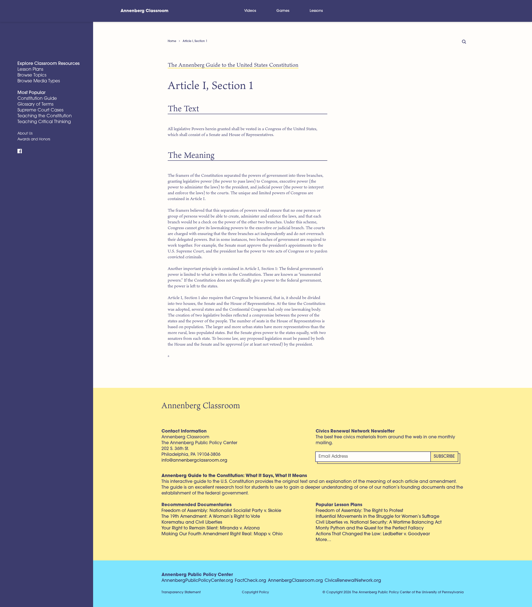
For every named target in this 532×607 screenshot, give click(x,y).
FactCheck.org (250, 581)
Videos (250, 11)
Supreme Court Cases (40, 110)
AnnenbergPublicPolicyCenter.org (197, 581)
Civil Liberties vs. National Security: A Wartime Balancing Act (379, 522)
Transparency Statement (181, 592)
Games (282, 11)
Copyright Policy (255, 592)
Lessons (316, 11)
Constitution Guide (37, 98)
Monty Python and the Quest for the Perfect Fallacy (370, 528)
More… (323, 540)
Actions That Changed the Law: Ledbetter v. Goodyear (373, 534)
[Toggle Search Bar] (404, 10)
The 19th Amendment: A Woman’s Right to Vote (210, 516)
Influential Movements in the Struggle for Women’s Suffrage (377, 516)
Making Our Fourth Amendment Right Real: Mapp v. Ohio (222, 534)
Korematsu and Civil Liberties (191, 522)
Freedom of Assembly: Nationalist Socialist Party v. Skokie (221, 511)
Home (172, 41)
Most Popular (31, 93)
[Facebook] (19, 151)
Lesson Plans (30, 69)
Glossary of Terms (35, 104)
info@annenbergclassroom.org (194, 460)
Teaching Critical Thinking (44, 122)
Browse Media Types (38, 81)
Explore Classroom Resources (48, 64)
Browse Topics (31, 75)
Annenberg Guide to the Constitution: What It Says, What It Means (234, 476)
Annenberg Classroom (144, 11)
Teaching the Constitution (44, 116)
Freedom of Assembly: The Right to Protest (359, 511)
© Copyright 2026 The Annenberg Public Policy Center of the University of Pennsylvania (393, 592)
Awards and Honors (33, 139)
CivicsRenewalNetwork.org (353, 581)
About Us (25, 133)
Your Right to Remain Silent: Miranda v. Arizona (210, 528)
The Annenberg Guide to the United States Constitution (233, 65)
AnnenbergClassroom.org (295, 581)
